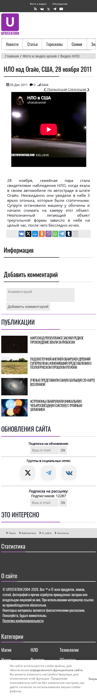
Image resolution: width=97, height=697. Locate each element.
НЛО (34, 650)
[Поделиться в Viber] (49, 234)
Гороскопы (55, 44)
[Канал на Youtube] (61, 9)
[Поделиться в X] (28, 234)
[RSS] (35, 9)
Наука (6, 659)
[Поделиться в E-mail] (75, 234)
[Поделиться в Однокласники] (42, 234)
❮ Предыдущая (55, 89)
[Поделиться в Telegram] (62, 234)
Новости (12, 44)
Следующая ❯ (79, 89)
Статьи (32, 44)
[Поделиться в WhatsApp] (55, 234)
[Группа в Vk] (42, 9)
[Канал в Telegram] (54, 9)
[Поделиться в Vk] (22, 234)
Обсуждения (59, 3)
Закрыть (90, 679)
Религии (37, 659)
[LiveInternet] (6, 561)
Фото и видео (38, 3)
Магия (6, 650)
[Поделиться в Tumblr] (69, 234)
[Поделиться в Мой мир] (35, 234)
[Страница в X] (48, 9)
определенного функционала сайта (56, 670)
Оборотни (68, 659)
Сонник (77, 44)
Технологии (69, 650)
